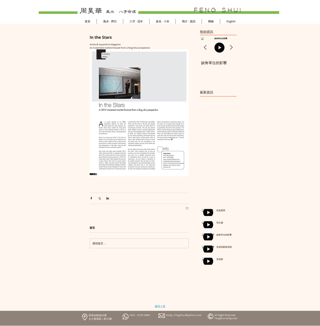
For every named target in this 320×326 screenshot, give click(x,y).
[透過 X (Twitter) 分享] (99, 198)
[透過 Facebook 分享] (91, 198)
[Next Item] (231, 47)
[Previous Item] (205, 47)
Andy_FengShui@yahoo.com (184, 315)
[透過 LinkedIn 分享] (107, 198)
